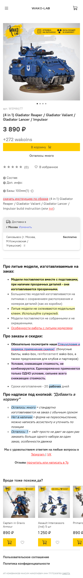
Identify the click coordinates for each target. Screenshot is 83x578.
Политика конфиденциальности (26, 563)
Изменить (25, 227)
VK (49, 454)
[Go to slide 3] (43, 103)
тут (51, 208)
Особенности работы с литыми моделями (42, 328)
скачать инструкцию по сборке (25, 199)
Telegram (38, 454)
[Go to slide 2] (40, 103)
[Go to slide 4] (45, 103)
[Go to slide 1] (37, 103)
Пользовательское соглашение (26, 557)
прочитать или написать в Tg (47, 462)
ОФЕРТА (66, 573)
